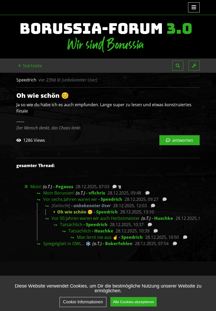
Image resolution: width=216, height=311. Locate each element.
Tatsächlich (71, 224)
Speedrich (111, 199)
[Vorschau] (113, 186)
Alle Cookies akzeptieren (133, 302)
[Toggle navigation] (194, 7)
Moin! (35, 186)
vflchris (97, 193)
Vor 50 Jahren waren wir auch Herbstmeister (96, 218)
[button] (177, 66)
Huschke (163, 218)
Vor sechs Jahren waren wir (70, 199)
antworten (182, 140)
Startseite (32, 66)
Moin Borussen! (58, 193)
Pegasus (64, 186)
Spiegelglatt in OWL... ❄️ (67, 243)
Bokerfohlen (118, 243)
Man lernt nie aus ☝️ (97, 237)
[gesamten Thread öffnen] (119, 186)
